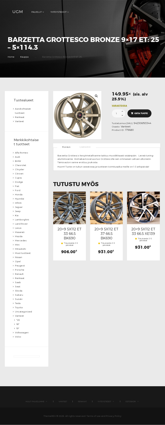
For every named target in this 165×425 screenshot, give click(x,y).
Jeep (18, 211)
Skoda (18, 290)
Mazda (19, 236)
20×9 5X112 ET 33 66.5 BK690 (70, 233)
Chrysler (19, 169)
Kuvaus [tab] (66, 147)
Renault (19, 274)
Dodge (19, 182)
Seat (17, 286)
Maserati (19, 232)
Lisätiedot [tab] (85, 147)
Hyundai (19, 198)
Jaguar (19, 207)
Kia (17, 215)
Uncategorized (23, 311)
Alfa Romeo (21, 152)
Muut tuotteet (23, 253)
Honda (19, 194)
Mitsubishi (20, 249)
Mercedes (20, 240)
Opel (18, 261)
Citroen (19, 173)
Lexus (18, 228)
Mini (17, 244)
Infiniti (18, 203)
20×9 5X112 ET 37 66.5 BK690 (106, 233)
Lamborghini (22, 219)
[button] (96, 96)
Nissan (18, 257)
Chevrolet (20, 165)
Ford (17, 190)
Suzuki (18, 299)
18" (17, 324)
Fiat (17, 186)
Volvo (18, 336)
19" (17, 328)
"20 (18, 320)
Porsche (19, 269)
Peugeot (20, 265)
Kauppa (24, 56)
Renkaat (19, 117)
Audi (17, 157)
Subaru (19, 295)
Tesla (18, 303)
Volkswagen (22, 332)
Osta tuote (141, 113)
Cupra (18, 177)
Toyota (19, 307)
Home (11, 56)
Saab (18, 282)
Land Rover (21, 223)
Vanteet (126, 126)
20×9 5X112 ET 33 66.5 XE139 (143, 231)
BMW (18, 161)
